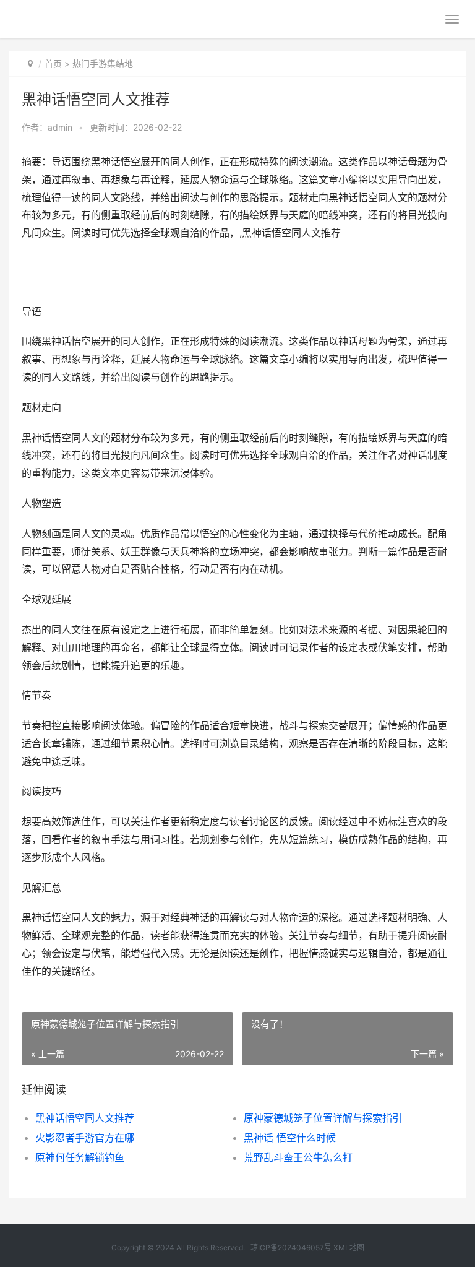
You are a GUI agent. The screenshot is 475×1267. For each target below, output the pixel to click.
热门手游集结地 (102, 63)
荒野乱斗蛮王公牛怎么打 (298, 1157)
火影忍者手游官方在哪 (84, 1137)
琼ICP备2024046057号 (291, 1247)
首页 (53, 63)
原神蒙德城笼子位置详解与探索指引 (323, 1118)
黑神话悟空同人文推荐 (84, 1118)
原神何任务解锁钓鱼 (79, 1157)
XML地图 (348, 1247)
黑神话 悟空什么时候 (290, 1137)
